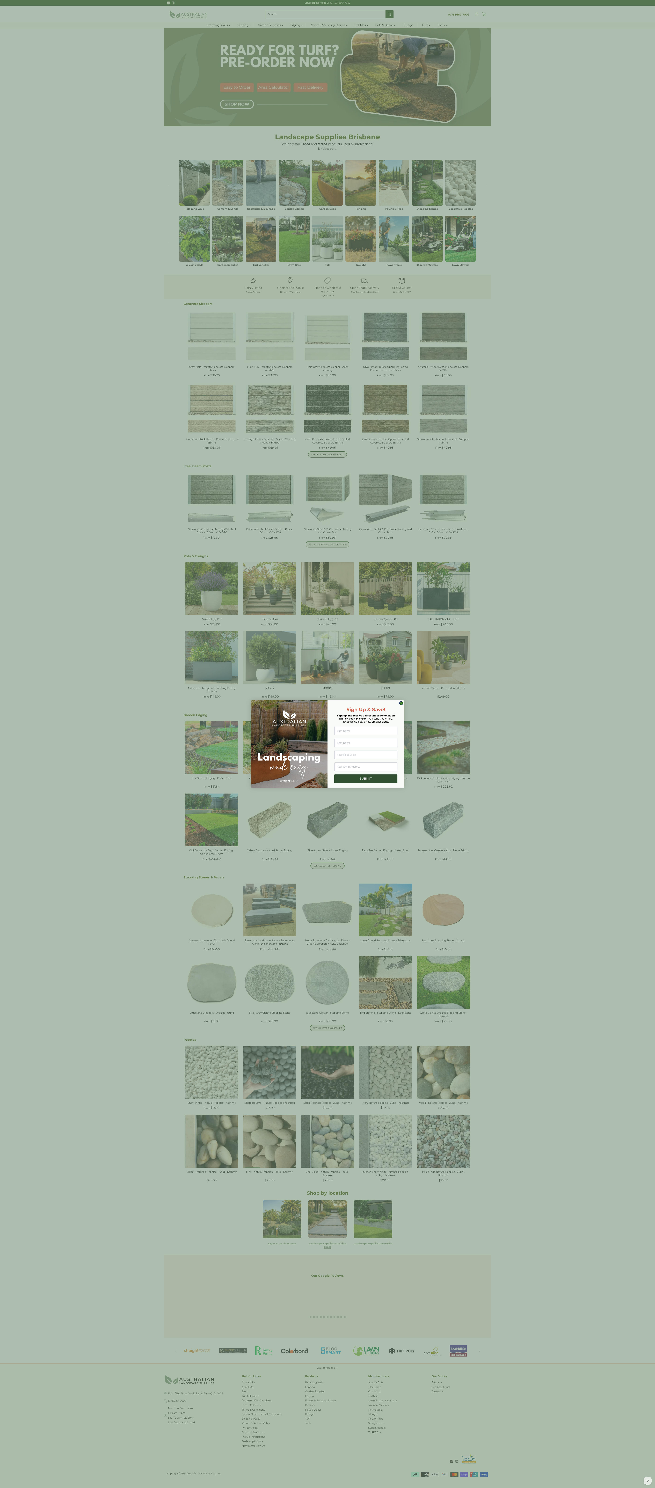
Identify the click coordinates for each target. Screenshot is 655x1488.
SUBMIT (366, 778)
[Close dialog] (401, 703)
